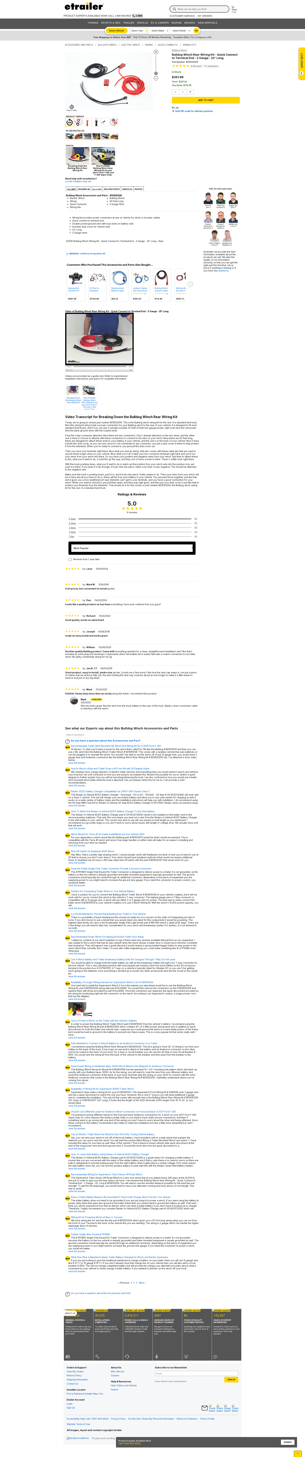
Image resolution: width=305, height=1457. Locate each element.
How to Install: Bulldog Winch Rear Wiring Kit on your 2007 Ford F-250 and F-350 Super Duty (89, 403)
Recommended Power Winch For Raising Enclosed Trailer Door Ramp (107, 937)
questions (223, 270)
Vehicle (142, 22)
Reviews (196, 66)
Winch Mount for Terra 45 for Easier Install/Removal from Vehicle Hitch (108, 834)
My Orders (205, 16)
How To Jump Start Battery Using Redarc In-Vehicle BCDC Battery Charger (110, 1154)
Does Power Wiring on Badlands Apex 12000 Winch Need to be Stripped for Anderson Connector (122, 1066)
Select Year (137, 30)
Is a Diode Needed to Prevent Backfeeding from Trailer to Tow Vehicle (108, 914)
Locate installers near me (78, 181)
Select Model (179, 30)
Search (114, 1389)
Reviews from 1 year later (86, 559)
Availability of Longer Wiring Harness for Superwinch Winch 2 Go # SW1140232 (112, 982)
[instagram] (227, 1408)
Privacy (158, 1381)
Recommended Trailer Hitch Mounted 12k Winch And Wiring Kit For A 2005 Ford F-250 (116, 746)
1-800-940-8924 (123, 15)
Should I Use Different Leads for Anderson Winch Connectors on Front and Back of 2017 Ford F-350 (123, 1111)
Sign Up (71, 1407)
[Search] (174, 9)
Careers (115, 1375)
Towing (93, 22)
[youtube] (235, 1408)
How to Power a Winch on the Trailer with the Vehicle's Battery (104, 1020)
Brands (189, 22)
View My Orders (75, 1371)
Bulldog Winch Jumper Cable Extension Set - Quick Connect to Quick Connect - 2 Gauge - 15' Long (162, 289)
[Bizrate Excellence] (77, 1438)
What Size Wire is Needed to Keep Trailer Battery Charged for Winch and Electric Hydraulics (119, 1257)
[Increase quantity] (190, 91)
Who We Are (117, 1371)
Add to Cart (206, 100)
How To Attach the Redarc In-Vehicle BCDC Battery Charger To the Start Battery (113, 811)
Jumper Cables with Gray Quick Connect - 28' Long (140, 289)
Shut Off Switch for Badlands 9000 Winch (92, 851)
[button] (190, 284)
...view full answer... (77, 761)
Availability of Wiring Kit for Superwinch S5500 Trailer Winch (102, 1089)
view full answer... (77, 845)
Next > (142, 1282)
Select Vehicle (116, 30)
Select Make (158, 30)
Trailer (128, 22)
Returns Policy (74, 1375)
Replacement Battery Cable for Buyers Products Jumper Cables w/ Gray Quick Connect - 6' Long (118, 289)
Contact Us (72, 1383)
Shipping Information (77, 1379)
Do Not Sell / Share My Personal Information (151, 1418)
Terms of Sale (207, 1418)
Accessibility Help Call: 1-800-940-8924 (87, 1418)
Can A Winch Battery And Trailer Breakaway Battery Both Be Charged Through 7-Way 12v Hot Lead (123, 959)
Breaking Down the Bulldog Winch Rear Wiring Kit (73, 400)
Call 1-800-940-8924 (129, 1443)
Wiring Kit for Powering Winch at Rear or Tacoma (96, 1217)
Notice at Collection (187, 1418)
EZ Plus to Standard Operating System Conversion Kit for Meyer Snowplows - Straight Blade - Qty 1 (97, 289)
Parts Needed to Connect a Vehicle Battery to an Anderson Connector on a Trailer (114, 1043)
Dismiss (288, 1442)
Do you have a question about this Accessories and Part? (105, 740)
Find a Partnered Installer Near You (85, 1393)
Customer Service (182, 16)
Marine (177, 22)
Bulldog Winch (179, 50)
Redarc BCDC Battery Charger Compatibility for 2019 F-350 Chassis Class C (110, 791)
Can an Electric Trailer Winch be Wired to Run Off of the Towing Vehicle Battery (112, 1134)
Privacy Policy (118, 1418)
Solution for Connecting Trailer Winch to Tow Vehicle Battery (103, 891)
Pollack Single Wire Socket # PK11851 (90, 1234)
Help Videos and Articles (124, 1385)
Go (196, 31)
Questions (211, 66)
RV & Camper (160, 22)
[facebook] (212, 1408)
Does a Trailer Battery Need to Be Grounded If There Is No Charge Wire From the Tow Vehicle (120, 1197)
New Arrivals (207, 22)
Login (69, 1403)
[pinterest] (220, 1408)
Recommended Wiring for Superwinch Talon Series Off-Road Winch (106, 1174)
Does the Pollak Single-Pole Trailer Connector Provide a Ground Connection (111, 868)
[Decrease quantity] (175, 91)
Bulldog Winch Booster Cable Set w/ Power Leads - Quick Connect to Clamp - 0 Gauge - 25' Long (183, 289)
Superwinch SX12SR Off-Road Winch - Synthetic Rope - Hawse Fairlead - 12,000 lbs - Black (76, 289)
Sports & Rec (111, 22)
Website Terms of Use (78, 1424)
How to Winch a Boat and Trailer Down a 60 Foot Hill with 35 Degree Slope (110, 768)
